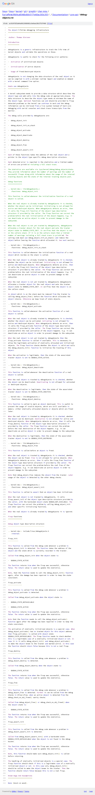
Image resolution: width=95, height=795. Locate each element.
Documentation (60, 14)
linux (4, 11)
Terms (26, 791)
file (50, 23)
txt (85, 791)
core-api (74, 14)
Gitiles (14, 791)
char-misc (43, 11)
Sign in (90, 4)
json (91, 791)
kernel (19, 11)
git (25, 11)
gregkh (32, 11)
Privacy (20, 791)
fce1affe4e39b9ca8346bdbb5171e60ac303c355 (25, 14)
